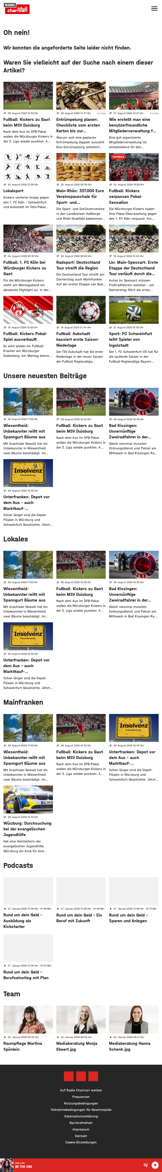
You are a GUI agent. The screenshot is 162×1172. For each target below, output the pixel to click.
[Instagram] (81, 1076)
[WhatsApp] (93, 1076)
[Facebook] (69, 1076)
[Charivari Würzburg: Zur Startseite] (16, 8)
